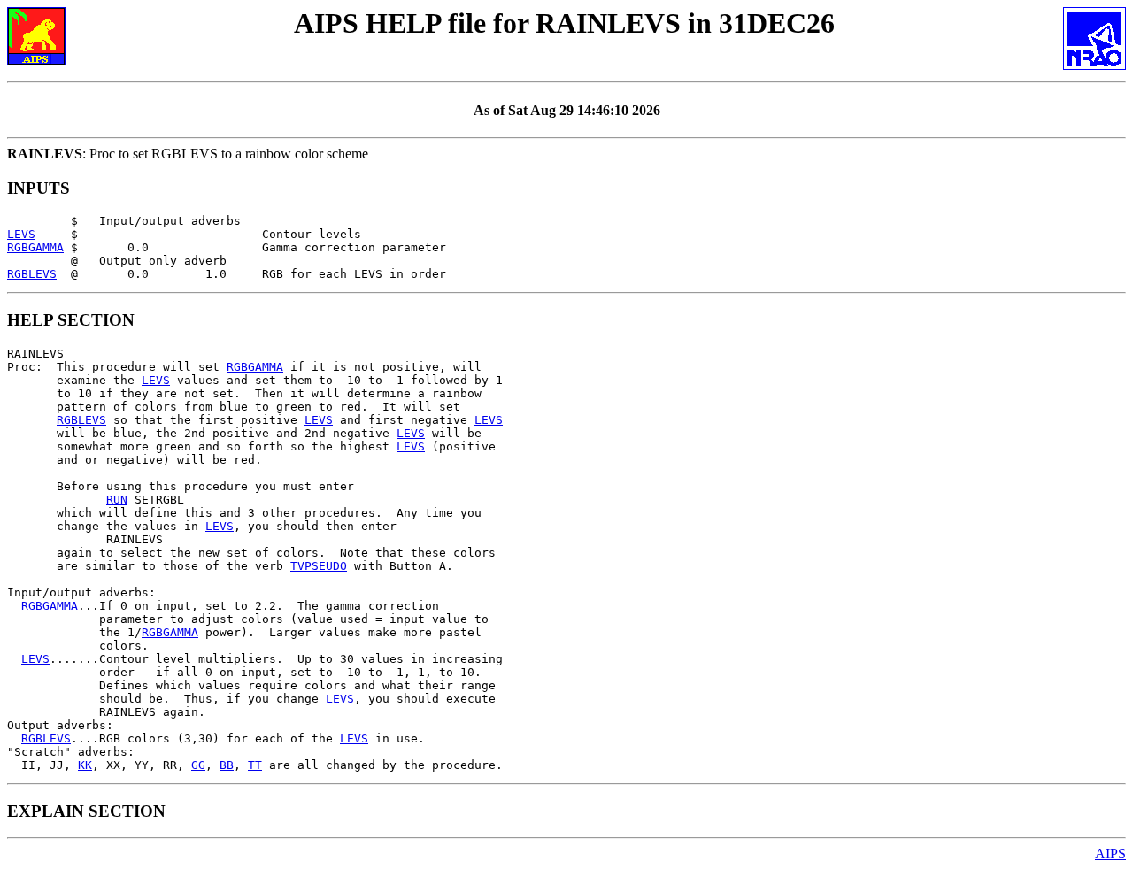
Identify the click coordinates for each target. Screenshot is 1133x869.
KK (85, 765)
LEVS (21, 234)
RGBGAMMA (35, 247)
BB (227, 765)
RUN (116, 499)
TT (255, 765)
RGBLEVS (32, 274)
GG (198, 765)
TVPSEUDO (318, 566)
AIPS (1110, 853)
